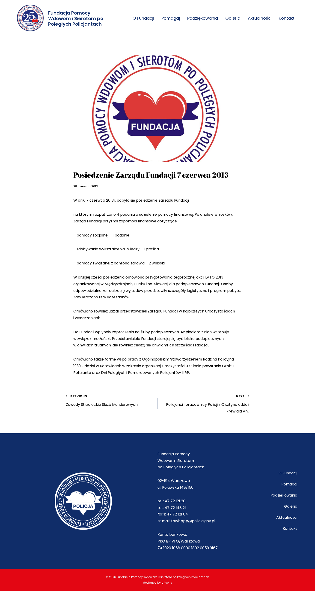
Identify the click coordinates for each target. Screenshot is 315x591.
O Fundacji (143, 18)
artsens (166, 583)
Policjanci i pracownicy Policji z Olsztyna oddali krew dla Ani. (207, 404)
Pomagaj (170, 18)
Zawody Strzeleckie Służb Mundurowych (102, 400)
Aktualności (259, 18)
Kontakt (286, 18)
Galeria (232, 18)
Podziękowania (202, 18)
